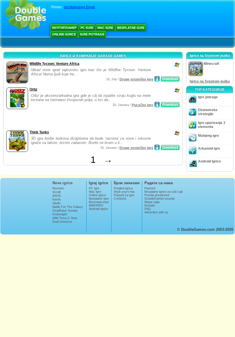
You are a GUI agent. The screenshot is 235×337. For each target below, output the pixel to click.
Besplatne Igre (130, 27)
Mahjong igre (208, 136)
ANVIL (56, 195)
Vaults (56, 203)
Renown (58, 188)
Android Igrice (209, 161)
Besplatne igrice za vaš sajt (163, 191)
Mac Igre (105, 27)
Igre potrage (92, 34)
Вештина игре (99, 202)
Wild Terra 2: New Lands (64, 219)
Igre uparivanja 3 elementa (211, 125)
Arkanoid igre (209, 149)
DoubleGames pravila (159, 198)
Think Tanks (39, 132)
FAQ (147, 208)
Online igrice (64, 34)
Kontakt (149, 205)
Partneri (149, 188)
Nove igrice (62, 183)
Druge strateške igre (136, 79)
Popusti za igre (124, 195)
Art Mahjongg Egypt (79, 7)
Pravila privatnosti (156, 195)
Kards (56, 199)
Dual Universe (62, 221)
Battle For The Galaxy (67, 206)
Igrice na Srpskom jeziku (210, 81)
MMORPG (96, 205)
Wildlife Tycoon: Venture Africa (54, 64)
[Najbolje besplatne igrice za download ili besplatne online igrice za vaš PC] (25, 15)
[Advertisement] (72, 120)
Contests (120, 198)
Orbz (33, 89)
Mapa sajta (152, 202)
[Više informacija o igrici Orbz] (157, 104)
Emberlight (59, 214)
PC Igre (87, 27)
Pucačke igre (142, 105)
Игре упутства (124, 191)
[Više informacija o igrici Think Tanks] (157, 147)
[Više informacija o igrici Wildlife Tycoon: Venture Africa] (157, 79)
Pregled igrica (123, 188)
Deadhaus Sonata (64, 210)
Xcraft (56, 192)
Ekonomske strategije (208, 112)
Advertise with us (156, 212)
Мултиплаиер (64, 27)
